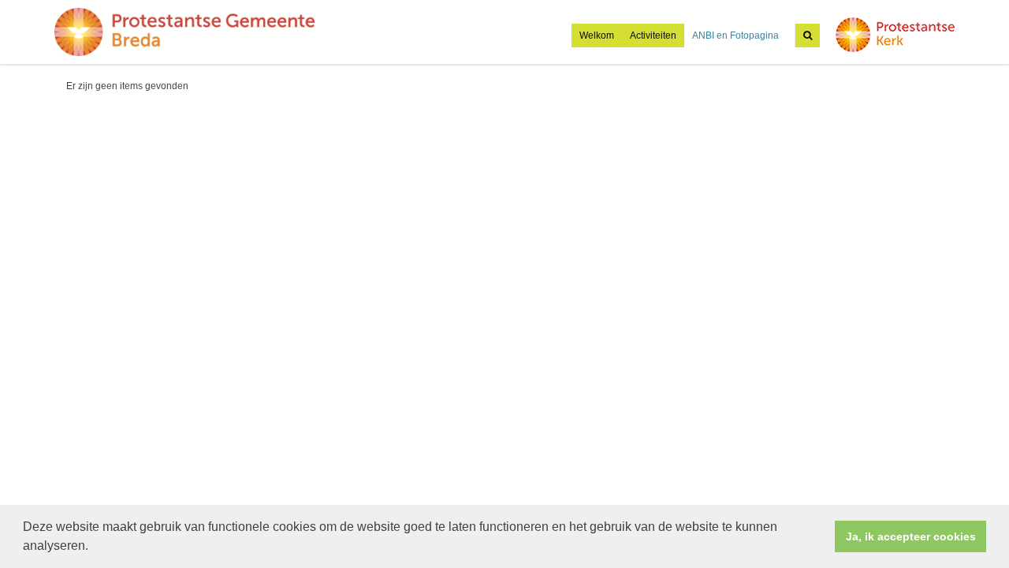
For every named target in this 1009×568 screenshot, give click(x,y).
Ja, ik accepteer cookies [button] (911, 536)
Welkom (596, 35)
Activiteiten (653, 35)
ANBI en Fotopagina (735, 35)
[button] (93, 547)
